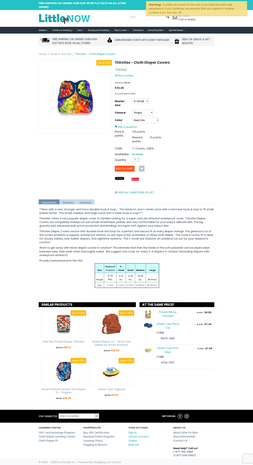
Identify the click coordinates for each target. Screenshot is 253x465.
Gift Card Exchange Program (57, 432)
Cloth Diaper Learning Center (57, 436)
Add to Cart (124, 168)
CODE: (119, 148)
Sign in (132, 432)
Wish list (133, 445)
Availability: (122, 154)
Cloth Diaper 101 (48, 440)
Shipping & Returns (95, 445)
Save (136, 179)
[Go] (96, 416)
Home (43, 54)
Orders (132, 440)
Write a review (124, 75)
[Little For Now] (65, 18)
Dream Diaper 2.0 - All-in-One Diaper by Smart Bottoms (111, 343)
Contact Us (180, 440)
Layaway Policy (93, 440)
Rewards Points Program (98, 436)
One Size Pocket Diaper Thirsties (63, 341)
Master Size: (120, 103)
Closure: (120, 112)
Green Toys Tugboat (111, 389)
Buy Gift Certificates (96, 432)
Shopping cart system (107, 462)
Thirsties (121, 69)
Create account (138, 436)
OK (180, 12)
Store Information (184, 436)
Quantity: (120, 160)
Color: (119, 120)
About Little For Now (185, 432)
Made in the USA (60, 54)
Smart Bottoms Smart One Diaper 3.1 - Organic (64, 391)
